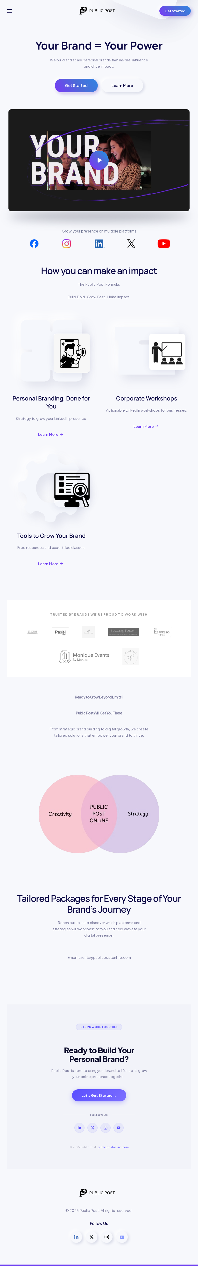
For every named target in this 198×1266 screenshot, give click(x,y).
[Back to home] (99, 11)
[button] (9, 11)
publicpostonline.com (113, 1147)
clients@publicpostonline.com (104, 957)
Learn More (122, 85)
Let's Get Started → (99, 1095)
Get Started (175, 11)
